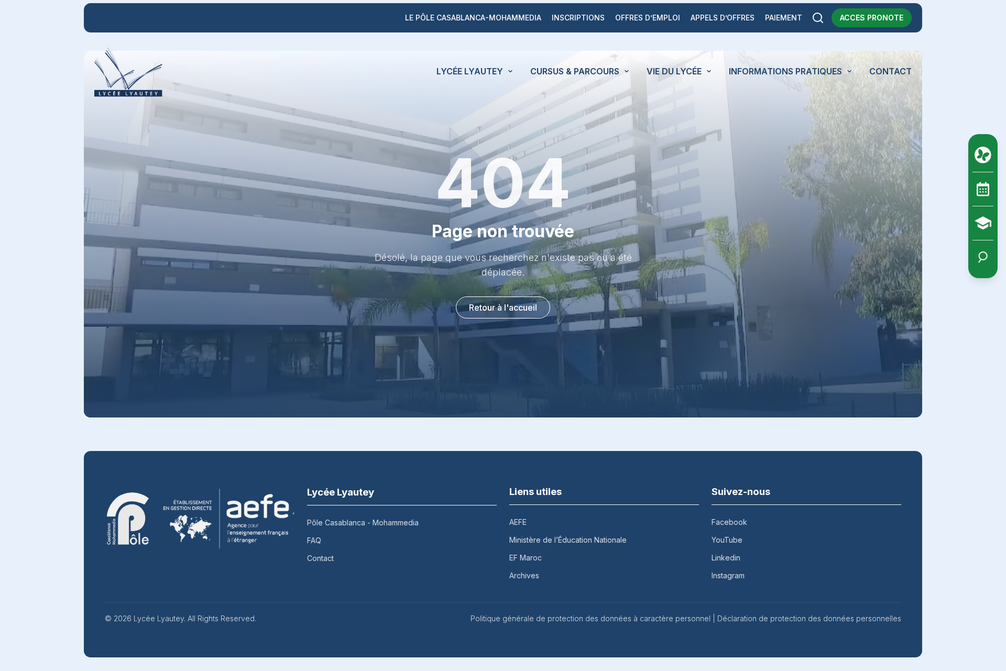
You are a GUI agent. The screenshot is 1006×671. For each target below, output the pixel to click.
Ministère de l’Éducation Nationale (568, 539)
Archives (524, 575)
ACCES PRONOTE (871, 17)
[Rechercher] (818, 18)
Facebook (729, 522)
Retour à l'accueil (503, 307)
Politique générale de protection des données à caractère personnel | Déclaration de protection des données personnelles (686, 618)
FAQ (314, 540)
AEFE (518, 522)
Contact (320, 558)
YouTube (727, 539)
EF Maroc (525, 557)
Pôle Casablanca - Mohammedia (363, 522)
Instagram (728, 575)
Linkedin (726, 557)
